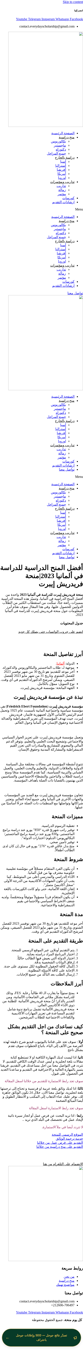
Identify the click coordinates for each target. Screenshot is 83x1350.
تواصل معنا (66, 469)
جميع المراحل (56, 153)
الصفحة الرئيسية (62, 133)
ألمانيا (60, 663)
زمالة (62, 190)
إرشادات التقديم (63, 202)
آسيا (63, 161)
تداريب (61, 186)
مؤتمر (62, 194)
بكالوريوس (58, 141)
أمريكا (61, 173)
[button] (41, 209)
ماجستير (60, 145)
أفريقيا (61, 169)
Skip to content (73, 2)
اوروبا (62, 178)
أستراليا (60, 165)
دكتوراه (61, 149)
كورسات (68, 198)
